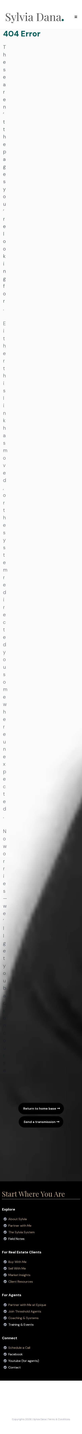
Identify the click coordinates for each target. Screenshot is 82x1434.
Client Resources (20, 1281)
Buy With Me (17, 1262)
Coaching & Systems (23, 1318)
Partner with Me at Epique (27, 1305)
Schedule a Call (19, 1348)
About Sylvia (17, 1219)
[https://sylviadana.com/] (34, 17)
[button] (75, 17)
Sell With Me (17, 1268)
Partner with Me (19, 1226)
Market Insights (19, 1275)
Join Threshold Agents (24, 1311)
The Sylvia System (21, 1232)
